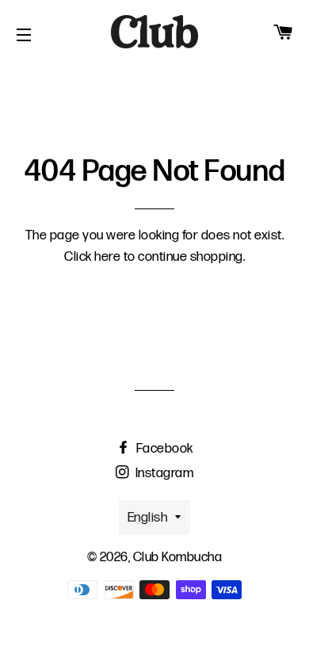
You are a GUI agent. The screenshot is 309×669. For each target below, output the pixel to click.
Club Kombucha (178, 557)
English (148, 518)
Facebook (163, 449)
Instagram (162, 473)
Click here (92, 257)
